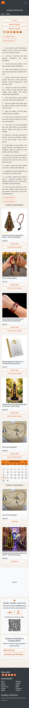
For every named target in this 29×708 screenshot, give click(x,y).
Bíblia (17, 686)
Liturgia (3, 688)
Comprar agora (14, 243)
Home (2, 14)
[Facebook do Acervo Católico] (12, 675)
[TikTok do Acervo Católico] (6, 675)
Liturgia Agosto (14, 461)
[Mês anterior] (4, 461)
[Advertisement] (14, 582)
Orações (18, 683)
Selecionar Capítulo (14, 24)
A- (11, 32)
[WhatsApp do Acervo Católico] (15, 675)
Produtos (18, 681)
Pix (11, 612)
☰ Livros (14, 20)
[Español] (4, 32)
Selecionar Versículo (14, 28)
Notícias (3, 685)
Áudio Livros (4, 686)
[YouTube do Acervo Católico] (9, 675)
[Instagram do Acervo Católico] (3, 675)
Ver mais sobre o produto (14, 247)
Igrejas (3, 690)
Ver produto (14, 521)
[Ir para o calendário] (20, 32)
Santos (18, 685)
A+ (8, 32)
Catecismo (19, 688)
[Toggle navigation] (26, 2)
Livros (3, 683)
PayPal (18, 613)
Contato (18, 690)
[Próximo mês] (25, 461)
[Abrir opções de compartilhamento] (17, 32)
